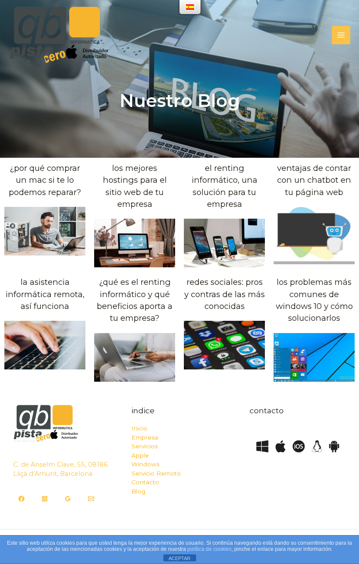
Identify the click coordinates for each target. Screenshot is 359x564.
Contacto (145, 482)
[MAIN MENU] (341, 35)
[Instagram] (44, 498)
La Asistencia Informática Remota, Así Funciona (45, 294)
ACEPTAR (179, 558)
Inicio (139, 428)
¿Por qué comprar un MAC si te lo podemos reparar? (45, 180)
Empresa (144, 437)
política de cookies (209, 549)
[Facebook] (21, 498)
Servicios (144, 446)
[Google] (68, 498)
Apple (140, 455)
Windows (145, 464)
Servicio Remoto (156, 473)
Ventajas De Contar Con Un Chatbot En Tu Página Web (314, 180)
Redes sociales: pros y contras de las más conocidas (224, 294)
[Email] (91, 498)
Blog (138, 491)
